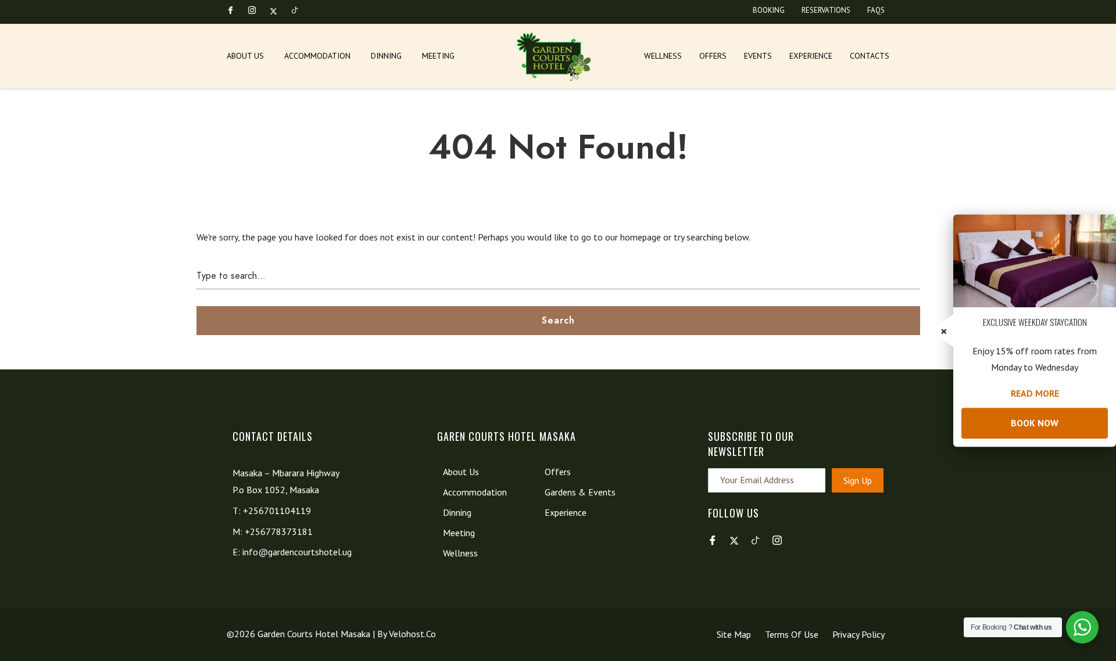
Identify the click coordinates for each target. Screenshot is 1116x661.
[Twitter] (278, 10)
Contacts (869, 56)
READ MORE (1035, 393)
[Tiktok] (300, 10)
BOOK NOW (1034, 423)
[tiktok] (759, 540)
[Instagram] (257, 10)
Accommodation (317, 56)
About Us (245, 56)
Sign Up (857, 480)
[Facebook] (235, 10)
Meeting (438, 56)
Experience (810, 56)
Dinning (386, 56)
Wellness (663, 56)
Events (758, 56)
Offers (713, 56)
